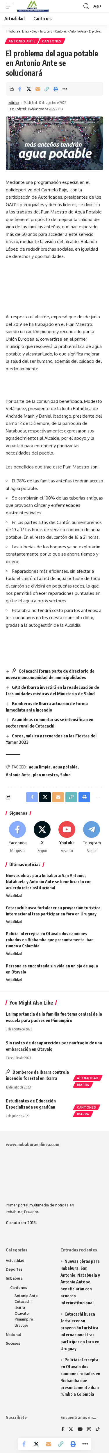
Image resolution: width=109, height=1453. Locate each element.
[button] (11, 6)
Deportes (14, 1269)
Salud (65, 774)
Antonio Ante (22, 41)
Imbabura (14, 1278)
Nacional (13, 1334)
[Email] (38, 89)
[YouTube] (80, 1429)
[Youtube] (66, 837)
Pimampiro (24, 1319)
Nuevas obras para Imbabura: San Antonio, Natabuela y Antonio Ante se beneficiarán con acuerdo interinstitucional (49, 881)
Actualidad (14, 895)
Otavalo (22, 1313)
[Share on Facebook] (20, 89)
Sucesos (13, 1343)
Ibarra (83, 1084)
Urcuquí (21, 1325)
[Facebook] (17, 837)
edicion (13, 102)
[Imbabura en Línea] (32, 6)
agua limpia (40, 766)
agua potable (65, 766)
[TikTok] (97, 1429)
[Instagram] (89, 1429)
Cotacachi (23, 1301)
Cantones (51, 41)
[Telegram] (91, 837)
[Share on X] (29, 89)
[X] (42, 837)
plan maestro (45, 774)
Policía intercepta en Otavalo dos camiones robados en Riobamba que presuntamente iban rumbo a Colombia (50, 939)
